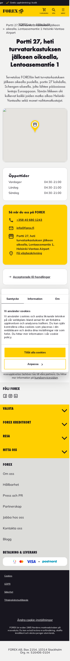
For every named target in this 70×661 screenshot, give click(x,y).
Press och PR (13, 495)
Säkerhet (8, 592)
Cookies (8, 575)
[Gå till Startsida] (13, 11)
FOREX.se (24, 24)
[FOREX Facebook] (5, 396)
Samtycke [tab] (12, 298)
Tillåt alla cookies (35, 352)
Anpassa (32, 364)
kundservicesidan (46, 377)
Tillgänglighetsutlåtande (16, 600)
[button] (44, 11)
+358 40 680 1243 (29, 220)
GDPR (7, 583)
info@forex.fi (25, 228)
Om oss (8, 474)
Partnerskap (12, 506)
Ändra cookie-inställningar (35, 620)
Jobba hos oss (13, 517)
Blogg (7, 539)
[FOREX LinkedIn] (16, 396)
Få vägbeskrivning (29, 253)
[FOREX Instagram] (10, 396)
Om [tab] (57, 298)
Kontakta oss (12, 528)
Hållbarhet (11, 485)
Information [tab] (35, 298)
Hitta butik (43, 24)
